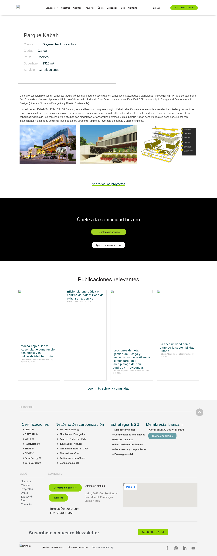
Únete (101, 8)
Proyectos (90, 8)
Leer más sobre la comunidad (108, 388)
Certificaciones (49, 69)
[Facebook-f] (167, 548)
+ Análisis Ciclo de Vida (71, 439)
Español (156, 8)
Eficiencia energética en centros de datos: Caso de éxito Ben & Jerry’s (85, 295)
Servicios (50, 8)
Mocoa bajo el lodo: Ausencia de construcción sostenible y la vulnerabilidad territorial (38, 351)
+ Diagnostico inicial (123, 429)
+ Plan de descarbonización (127, 444)
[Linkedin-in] (185, 548)
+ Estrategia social (122, 454)
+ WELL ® (28, 439)
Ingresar (58, 497)
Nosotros (65, 8)
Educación (112, 8)
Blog (123, 8)
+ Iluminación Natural (69, 443)
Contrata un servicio (184, 8)
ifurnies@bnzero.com (65, 508)
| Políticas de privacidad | (53, 547)
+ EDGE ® (28, 453)
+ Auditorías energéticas (71, 458)
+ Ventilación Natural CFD (72, 448)
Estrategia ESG (125, 424)
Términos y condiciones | (78, 547)
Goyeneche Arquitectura (59, 44)
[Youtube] (193, 548)
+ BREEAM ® (30, 434)
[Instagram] (176, 548)
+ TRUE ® (28, 448)
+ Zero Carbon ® (32, 463)
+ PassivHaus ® (31, 443)
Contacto (132, 8)
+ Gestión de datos (122, 439)
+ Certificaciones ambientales (128, 434)
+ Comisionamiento (68, 463)
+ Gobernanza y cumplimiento (129, 449)
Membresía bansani (164, 424)
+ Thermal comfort (68, 453)
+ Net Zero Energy (68, 429)
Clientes (77, 8)
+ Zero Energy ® (32, 458)
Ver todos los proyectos (108, 184)
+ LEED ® (28, 429)
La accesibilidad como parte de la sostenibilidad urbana (177, 348)
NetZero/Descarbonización (79, 424)
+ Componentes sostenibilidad (165, 429)
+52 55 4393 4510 (62, 513)
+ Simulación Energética (71, 434)
